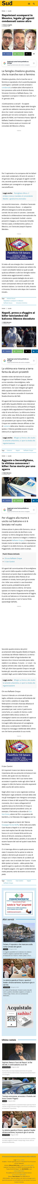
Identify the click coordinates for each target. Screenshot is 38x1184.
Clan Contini (19, 881)
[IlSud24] (15, 3)
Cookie (22, 1160)
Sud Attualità (6, 1067)
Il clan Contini (10, 561)
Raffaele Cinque (28, 450)
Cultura (6, 949)
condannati (6, 87)
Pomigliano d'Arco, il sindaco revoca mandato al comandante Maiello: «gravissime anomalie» (18, 196)
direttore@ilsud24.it (29, 1165)
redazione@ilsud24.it (19, 1171)
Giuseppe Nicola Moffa (10, 825)
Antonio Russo (11, 298)
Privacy (18, 1160)
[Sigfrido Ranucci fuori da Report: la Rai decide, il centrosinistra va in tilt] (19, 1051)
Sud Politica (6, 987)
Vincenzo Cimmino (21, 303)
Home (3, 11)
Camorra (9, 450)
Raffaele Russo (8, 303)
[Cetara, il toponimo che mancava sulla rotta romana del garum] (19, 932)
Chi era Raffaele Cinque (13, 558)
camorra (7, 426)
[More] (34, 54)
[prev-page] (4, 1000)
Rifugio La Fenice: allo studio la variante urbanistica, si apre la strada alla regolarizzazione (19, 440)
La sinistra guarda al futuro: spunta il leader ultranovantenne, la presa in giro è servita (18, 982)
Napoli (18, 450)
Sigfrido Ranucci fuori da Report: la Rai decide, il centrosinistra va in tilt (17, 1063)
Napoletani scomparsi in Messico (13, 301)
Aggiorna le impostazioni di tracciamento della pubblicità (19, 1156)
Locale (9, 11)
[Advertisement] (19, 151)
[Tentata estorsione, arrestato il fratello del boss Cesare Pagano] (19, 1085)
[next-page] (6, 1000)
